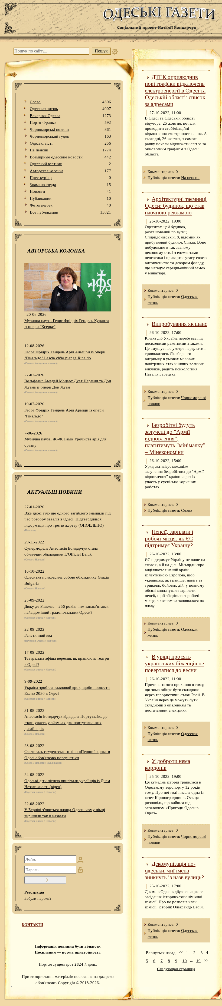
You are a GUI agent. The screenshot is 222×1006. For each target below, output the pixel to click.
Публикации (70, 198)
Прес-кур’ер (70, 177)
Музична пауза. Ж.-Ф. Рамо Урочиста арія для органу (65, 442)
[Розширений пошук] (115, 51)
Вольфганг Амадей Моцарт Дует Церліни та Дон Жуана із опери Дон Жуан (67, 384)
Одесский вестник (70, 164)
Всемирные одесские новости (70, 157)
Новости (70, 191)
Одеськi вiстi (70, 143)
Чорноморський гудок (70, 136)
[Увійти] (45, 880)
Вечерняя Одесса (70, 116)
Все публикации (70, 212)
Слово (70, 102)
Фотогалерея (70, 205)
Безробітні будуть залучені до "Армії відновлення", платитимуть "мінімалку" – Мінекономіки (175, 438)
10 (184, 960)
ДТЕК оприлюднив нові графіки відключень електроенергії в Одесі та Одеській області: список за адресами (175, 90)
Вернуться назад (160, 952)
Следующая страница (176, 969)
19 (198, 960)
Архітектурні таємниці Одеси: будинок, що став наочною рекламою (176, 206)
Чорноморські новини (70, 129)
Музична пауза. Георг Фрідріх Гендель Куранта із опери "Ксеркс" (66, 323)
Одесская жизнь (70, 109)
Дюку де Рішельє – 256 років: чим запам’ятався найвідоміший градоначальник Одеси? (66, 609)
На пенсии (70, 150)
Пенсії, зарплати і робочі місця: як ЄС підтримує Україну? (169, 539)
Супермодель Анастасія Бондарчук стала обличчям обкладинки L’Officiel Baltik (61, 551)
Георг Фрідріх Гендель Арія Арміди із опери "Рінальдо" (64, 413)
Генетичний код (38, 635)
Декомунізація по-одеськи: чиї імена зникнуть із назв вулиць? (174, 871)
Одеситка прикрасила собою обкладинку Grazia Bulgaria (66, 580)
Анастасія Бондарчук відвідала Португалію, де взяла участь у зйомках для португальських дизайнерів (65, 722)
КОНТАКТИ (32, 925)
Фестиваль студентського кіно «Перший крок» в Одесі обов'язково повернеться (67, 754)
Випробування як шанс (179, 324)
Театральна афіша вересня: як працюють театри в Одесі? (66, 661)
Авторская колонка (70, 171)
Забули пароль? (37, 898)
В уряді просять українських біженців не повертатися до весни (174, 663)
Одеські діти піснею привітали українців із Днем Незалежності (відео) (67, 784)
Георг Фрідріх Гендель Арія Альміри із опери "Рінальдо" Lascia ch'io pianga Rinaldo (64, 355)
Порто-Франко (70, 122)
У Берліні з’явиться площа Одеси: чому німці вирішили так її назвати (64, 813)
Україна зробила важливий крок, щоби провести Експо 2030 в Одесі (67, 690)
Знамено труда (70, 184)
